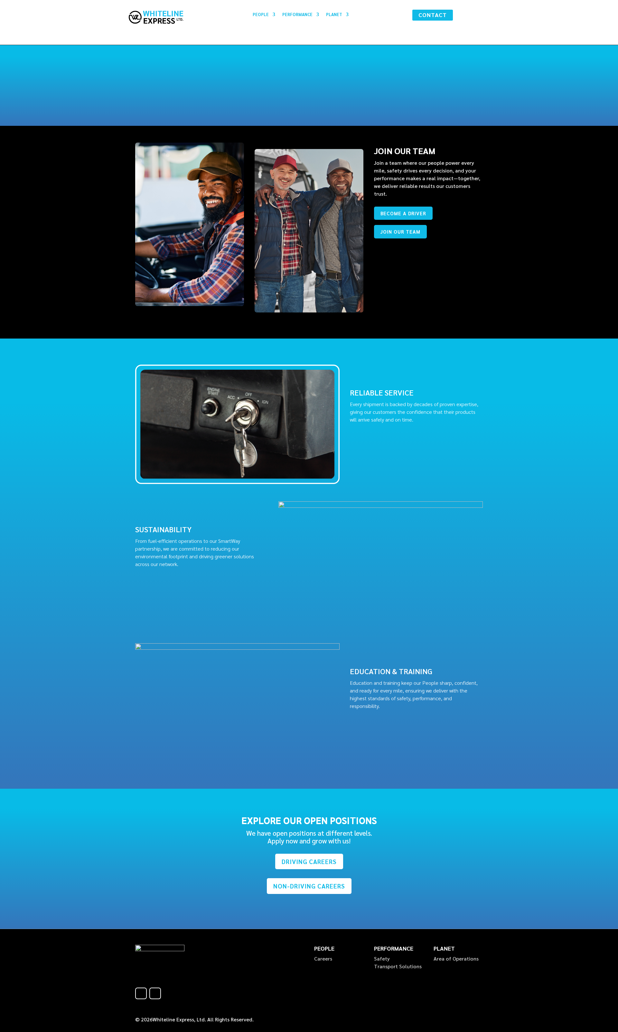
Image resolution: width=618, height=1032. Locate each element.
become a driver (403, 213)
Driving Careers (309, 861)
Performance (297, 14)
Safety (382, 958)
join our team (400, 231)
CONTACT (432, 14)
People (261, 14)
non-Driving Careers (309, 886)
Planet (334, 14)
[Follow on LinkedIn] (155, 993)
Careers (323, 958)
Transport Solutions (398, 966)
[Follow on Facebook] (141, 993)
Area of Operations (456, 958)
